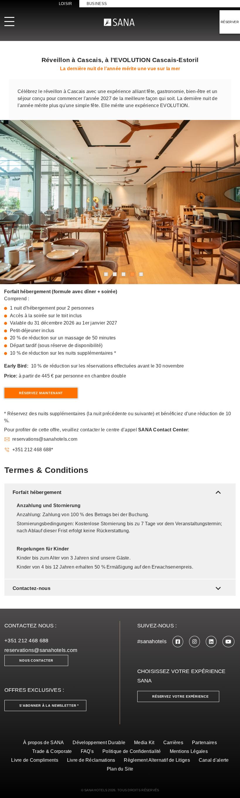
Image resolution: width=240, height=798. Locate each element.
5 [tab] (141, 274)
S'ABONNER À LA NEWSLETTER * (49, 705)
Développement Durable (99, 742)
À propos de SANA (43, 742)
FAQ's (87, 751)
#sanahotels (152, 641)
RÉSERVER (230, 22)
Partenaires (204, 742)
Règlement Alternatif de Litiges (157, 760)
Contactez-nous (118, 588)
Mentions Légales (189, 751)
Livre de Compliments (34, 760)
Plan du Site (120, 768)
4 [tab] (132, 274)
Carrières (173, 742)
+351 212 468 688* (32, 449)
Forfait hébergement (118, 492)
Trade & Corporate (52, 751)
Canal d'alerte (214, 760)
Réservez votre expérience (180, 696)
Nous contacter (36, 660)
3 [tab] (123, 274)
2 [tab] (115, 274)
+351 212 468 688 (26, 640)
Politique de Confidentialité (131, 751)
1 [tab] (106, 274)
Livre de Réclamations (91, 760)
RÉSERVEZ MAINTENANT (41, 393)
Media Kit (144, 742)
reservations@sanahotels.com (44, 439)
